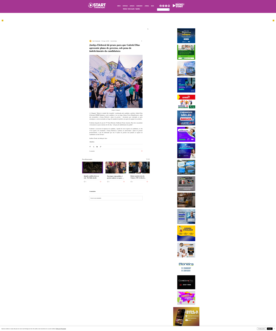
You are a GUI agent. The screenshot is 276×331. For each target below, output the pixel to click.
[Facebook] (161, 6)
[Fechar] (274, 329)
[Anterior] (2, 21)
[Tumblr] (166, 6)
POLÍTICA (92, 141)
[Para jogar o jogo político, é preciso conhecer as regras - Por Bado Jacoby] (115, 167)
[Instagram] (163, 6)
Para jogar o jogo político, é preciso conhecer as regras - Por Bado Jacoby (115, 177)
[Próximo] (273, 21)
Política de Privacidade (61, 328)
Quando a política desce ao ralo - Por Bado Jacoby (91, 177)
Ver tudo (148, 159)
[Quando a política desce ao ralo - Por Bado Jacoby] (92, 167)
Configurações (261, 328)
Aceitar (269, 328)
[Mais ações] (142, 41)
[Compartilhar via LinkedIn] (97, 146)
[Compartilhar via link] (100, 146)
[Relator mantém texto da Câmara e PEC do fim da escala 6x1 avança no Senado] (139, 167)
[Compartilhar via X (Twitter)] (93, 146)
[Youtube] (169, 6)
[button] (148, 28)
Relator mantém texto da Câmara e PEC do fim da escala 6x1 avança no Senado (138, 177)
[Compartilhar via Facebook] (90, 146)
